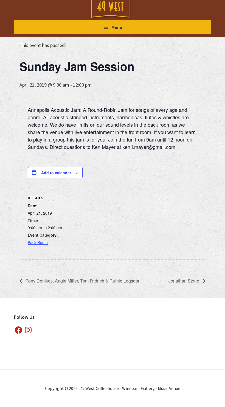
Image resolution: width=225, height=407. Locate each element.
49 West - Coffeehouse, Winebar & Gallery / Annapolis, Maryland (115, 10)
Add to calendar (56, 172)
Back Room (38, 242)
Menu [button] (116, 27)
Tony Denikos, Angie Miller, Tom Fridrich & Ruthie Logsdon (82, 281)
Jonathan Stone (184, 281)
